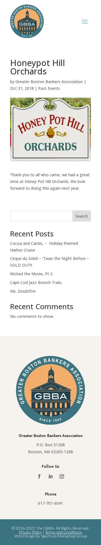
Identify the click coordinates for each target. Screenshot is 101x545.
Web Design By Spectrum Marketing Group (50, 536)
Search (81, 216)
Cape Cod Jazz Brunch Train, (36, 282)
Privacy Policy (30, 532)
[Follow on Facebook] (39, 476)
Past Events (49, 88)
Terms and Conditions (63, 532)
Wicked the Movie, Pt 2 (31, 273)
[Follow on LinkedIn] (50, 476)
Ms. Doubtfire (23, 291)
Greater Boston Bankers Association (49, 81)
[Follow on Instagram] (61, 476)
